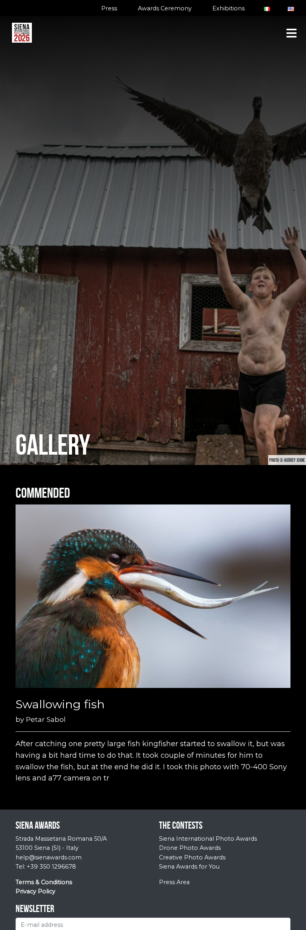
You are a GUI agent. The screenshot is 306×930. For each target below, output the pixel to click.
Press (109, 8)
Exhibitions (228, 8)
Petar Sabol (46, 719)
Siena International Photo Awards (208, 838)
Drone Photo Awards (190, 847)
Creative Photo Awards (192, 857)
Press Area (174, 882)
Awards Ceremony (165, 8)
